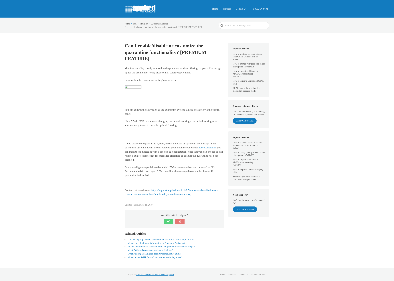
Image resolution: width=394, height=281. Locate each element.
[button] (168, 221)
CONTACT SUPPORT (245, 121)
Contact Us (241, 9)
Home (215, 9)
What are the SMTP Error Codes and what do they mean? (155, 257)
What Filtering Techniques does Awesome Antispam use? (155, 254)
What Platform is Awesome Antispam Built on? (150, 250)
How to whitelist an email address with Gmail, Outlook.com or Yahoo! (247, 57)
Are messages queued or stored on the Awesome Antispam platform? (161, 239)
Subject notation (208, 147)
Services (227, 9)
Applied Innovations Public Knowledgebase (155, 274)
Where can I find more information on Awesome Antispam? (156, 243)
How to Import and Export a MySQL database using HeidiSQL (245, 74)
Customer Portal (245, 209)
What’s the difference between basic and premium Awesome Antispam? (162, 246)
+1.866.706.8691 (259, 9)
